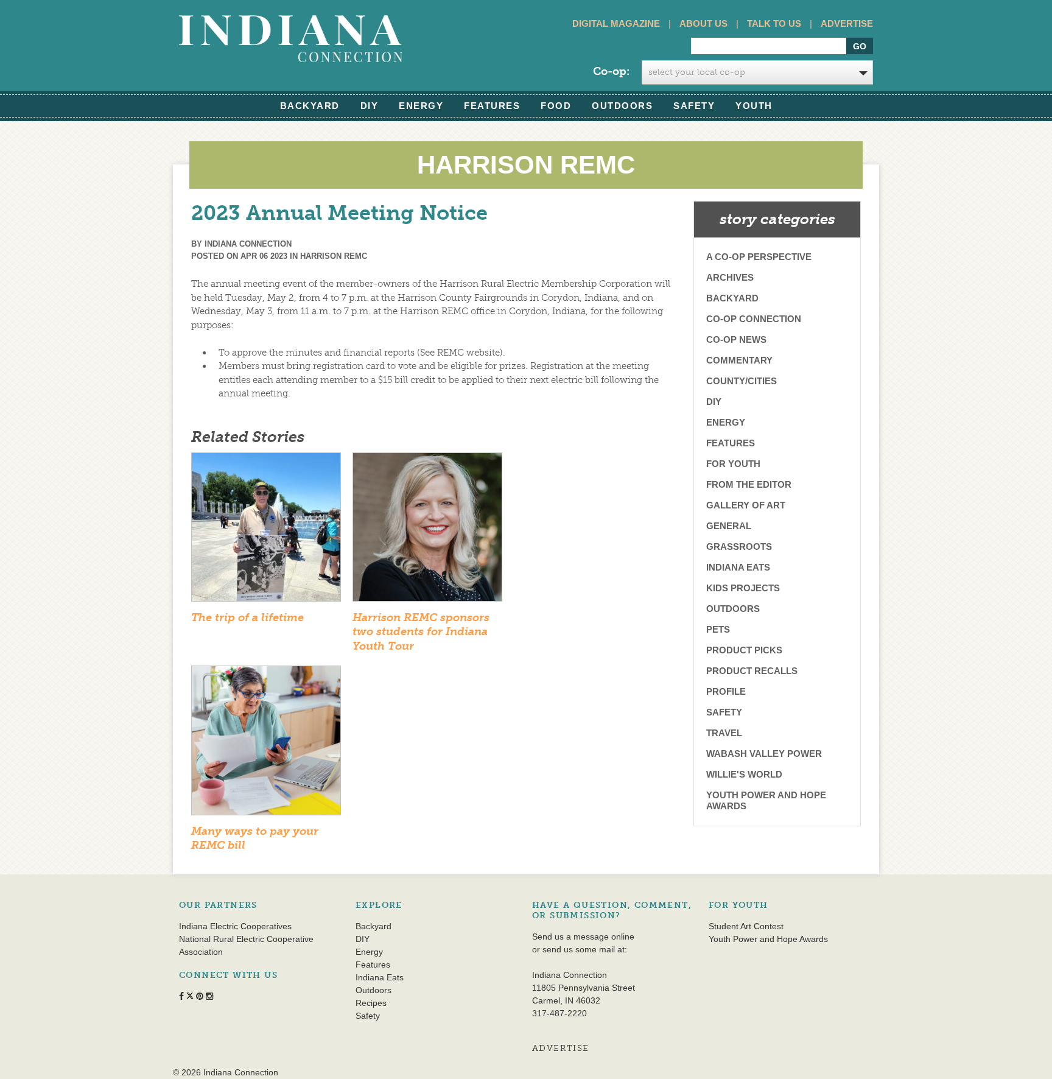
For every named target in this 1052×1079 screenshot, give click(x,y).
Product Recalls (752, 671)
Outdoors (622, 105)
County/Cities (741, 381)
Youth (754, 105)
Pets (718, 629)
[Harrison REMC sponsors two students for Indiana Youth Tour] (427, 530)
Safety (694, 105)
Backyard (310, 105)
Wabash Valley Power (764, 753)
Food (556, 105)
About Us (703, 23)
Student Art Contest (746, 926)
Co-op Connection (753, 319)
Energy (421, 105)
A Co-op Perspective (759, 256)
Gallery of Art (745, 505)
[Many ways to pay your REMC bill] (266, 744)
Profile (726, 691)
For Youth (733, 464)
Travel (724, 733)
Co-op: (611, 71)
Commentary (739, 360)
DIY (369, 105)
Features (492, 105)
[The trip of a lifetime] (266, 530)
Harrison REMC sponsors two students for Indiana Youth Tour (420, 632)
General (728, 526)
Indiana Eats (738, 567)
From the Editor (748, 484)
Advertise (847, 23)
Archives (730, 277)
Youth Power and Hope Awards (766, 800)
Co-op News (736, 339)
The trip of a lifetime (247, 617)
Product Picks (744, 650)
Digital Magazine (616, 23)
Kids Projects (743, 588)
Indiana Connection (248, 243)
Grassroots (739, 546)
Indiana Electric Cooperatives (235, 926)
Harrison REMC (333, 256)
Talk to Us (774, 23)
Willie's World (744, 774)
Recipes (371, 1003)
